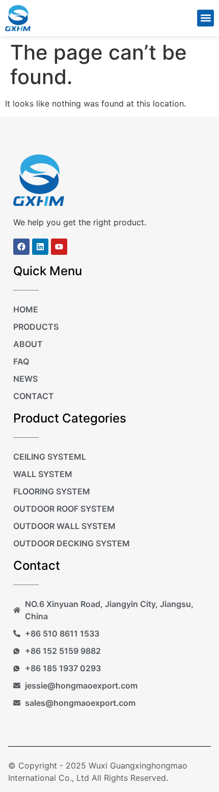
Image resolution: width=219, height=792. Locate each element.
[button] (205, 18)
